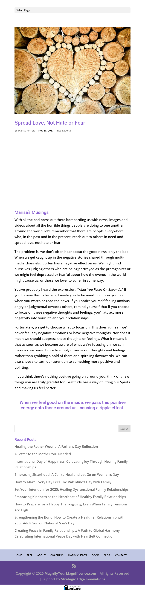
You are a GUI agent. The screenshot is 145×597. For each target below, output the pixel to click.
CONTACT (121, 555)
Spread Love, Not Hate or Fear (49, 123)
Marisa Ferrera (27, 130)
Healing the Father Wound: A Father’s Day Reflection (56, 446)
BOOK (95, 555)
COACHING (56, 555)
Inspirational (63, 130)
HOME (18, 555)
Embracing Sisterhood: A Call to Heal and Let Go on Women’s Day (66, 474)
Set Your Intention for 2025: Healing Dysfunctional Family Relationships (71, 489)
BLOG (107, 555)
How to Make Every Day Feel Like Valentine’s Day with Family (62, 482)
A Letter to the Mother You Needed (42, 454)
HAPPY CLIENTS (77, 555)
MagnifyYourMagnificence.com (70, 573)
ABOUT (41, 555)
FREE (30, 555)
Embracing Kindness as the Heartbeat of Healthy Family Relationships (70, 496)
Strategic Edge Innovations (83, 579)
